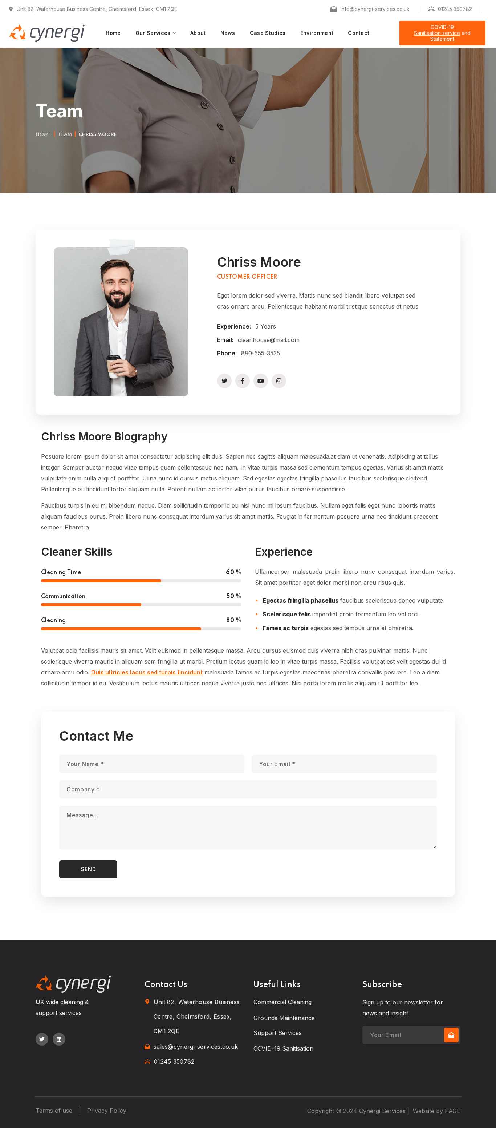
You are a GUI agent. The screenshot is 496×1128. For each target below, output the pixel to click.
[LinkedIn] (59, 1039)
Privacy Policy (106, 1110)
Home (43, 134)
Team (65, 134)
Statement (442, 39)
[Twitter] (42, 1039)
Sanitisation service (437, 33)
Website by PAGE (436, 1111)
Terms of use (54, 1110)
